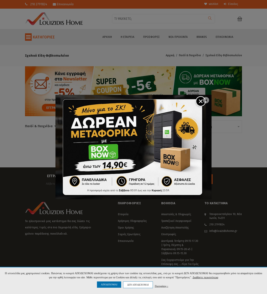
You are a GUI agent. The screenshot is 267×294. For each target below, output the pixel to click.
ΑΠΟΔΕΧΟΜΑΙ (109, 284)
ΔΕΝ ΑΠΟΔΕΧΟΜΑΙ (138, 284)
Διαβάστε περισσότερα (205, 277)
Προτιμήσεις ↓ (161, 286)
